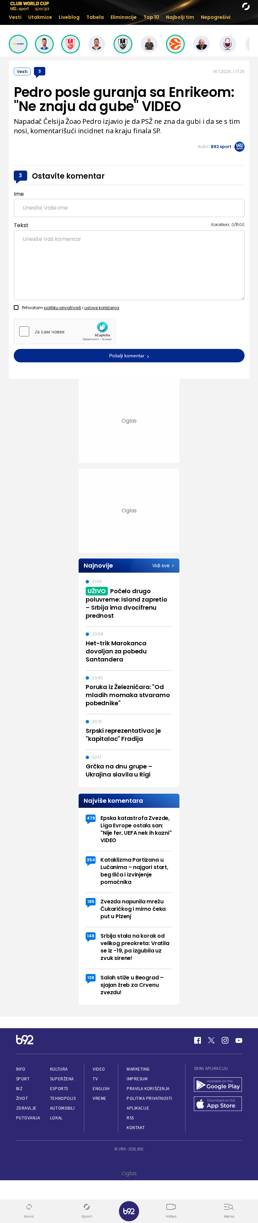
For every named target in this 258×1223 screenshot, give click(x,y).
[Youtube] (238, 1040)
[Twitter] (211, 1040)
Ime (19, 194)
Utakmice (40, 17)
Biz (19, 1088)
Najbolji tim (180, 17)
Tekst (21, 225)
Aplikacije (138, 1108)
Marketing (138, 1069)
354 (91, 860)
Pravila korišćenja (148, 1088)
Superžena (62, 1079)
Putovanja (28, 1118)
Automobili (62, 1108)
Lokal (56, 1118)
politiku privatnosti (62, 308)
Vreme (99, 1098)
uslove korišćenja (101, 308)
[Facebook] (197, 1040)
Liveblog (69, 17)
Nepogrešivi (215, 17)
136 (90, 977)
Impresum (137, 1079)
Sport (23, 1079)
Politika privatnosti (149, 1098)
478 (91, 818)
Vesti (15, 17)
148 (90, 936)
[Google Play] (218, 1085)
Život (22, 1098)
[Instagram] (225, 1040)
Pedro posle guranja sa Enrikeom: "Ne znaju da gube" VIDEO (124, 99)
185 (90, 901)
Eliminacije (124, 17)
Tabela (95, 17)
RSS (130, 1118)
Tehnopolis (63, 1098)
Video (99, 1069)
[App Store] (218, 1104)
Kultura (59, 1069)
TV (95, 1079)
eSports (59, 1088)
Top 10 (151, 17)
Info (21, 1069)
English (101, 1088)
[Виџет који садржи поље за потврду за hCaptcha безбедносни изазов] (64, 331)
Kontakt (136, 1127)
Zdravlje (26, 1108)
